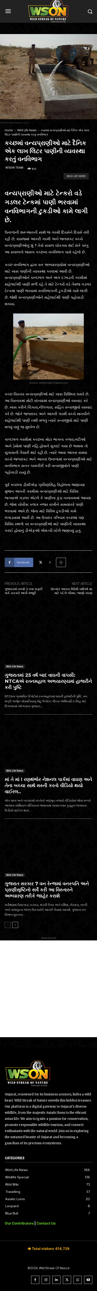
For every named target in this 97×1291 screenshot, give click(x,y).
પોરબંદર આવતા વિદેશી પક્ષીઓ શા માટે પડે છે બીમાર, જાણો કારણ (71, 591)
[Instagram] (46, 1280)
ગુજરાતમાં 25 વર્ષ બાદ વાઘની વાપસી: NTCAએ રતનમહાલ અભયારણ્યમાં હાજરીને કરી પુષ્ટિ (48, 681)
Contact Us (46, 1223)
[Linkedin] (56, 1280)
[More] (61, 562)
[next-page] (15, 925)
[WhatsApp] (77, 1280)
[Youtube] (88, 1280)
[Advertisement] (48, 988)
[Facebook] (35, 1280)
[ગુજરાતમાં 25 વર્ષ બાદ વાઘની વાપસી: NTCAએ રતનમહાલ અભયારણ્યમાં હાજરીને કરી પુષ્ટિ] (48, 642)
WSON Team (14, 168)
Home (9, 130)
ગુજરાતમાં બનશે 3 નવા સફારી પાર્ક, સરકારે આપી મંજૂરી (24, 591)
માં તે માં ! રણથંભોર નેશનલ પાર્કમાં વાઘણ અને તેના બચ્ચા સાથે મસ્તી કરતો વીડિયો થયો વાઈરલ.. (48, 785)
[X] (67, 1280)
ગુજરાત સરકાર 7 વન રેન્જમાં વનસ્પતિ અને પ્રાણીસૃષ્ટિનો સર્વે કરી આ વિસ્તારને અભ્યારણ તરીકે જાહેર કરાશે (47, 890)
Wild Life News (26, 130)
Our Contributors (19, 1223)
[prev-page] (8, 925)
